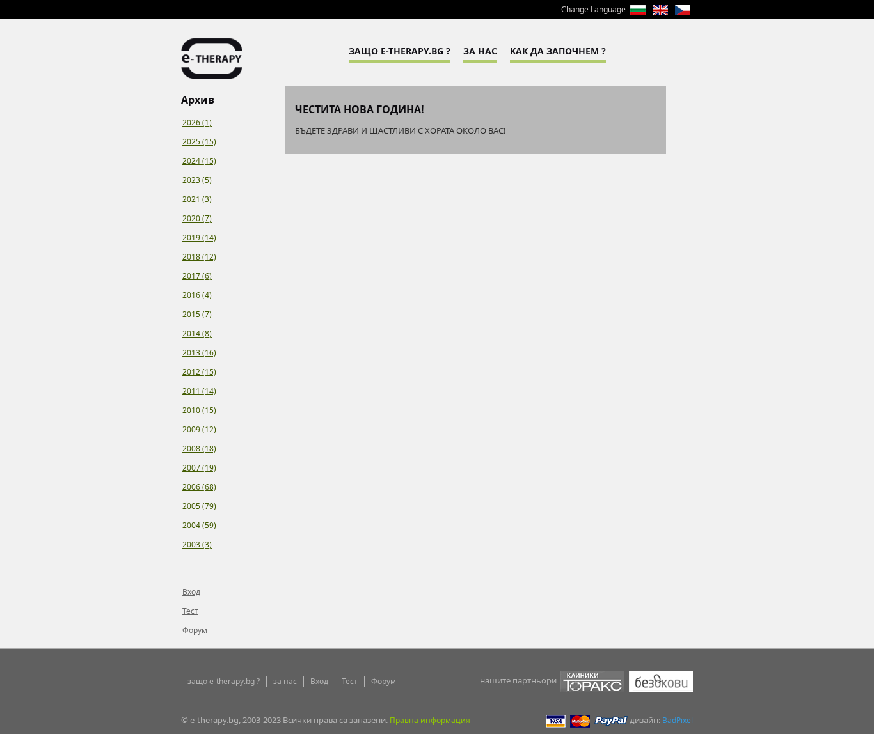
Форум (194, 630)
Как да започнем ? (558, 51)
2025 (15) (199, 141)
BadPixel (677, 720)
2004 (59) (199, 525)
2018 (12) (199, 256)
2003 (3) (197, 544)
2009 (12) (199, 429)
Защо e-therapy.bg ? (399, 51)
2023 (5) (197, 180)
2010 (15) (199, 410)
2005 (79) (199, 506)
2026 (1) (197, 122)
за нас (285, 681)
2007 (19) (199, 467)
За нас (480, 51)
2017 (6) (197, 275)
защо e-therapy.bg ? (223, 681)
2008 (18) (199, 448)
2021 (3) (197, 199)
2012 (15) (199, 371)
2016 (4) (197, 295)
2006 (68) (199, 486)
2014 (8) (197, 333)
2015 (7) (197, 314)
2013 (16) (199, 352)
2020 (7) (197, 218)
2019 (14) (199, 237)
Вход (191, 591)
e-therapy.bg (211, 58)
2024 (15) (199, 160)
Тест (190, 610)
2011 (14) (199, 391)
